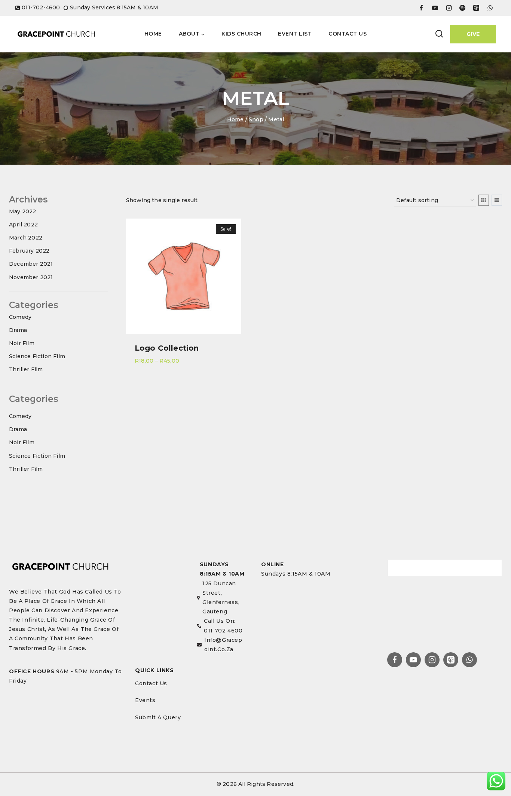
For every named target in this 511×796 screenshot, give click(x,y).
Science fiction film (37, 356)
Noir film (21, 343)
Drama (18, 330)
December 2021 (31, 263)
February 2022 (29, 250)
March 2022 (25, 237)
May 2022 (22, 211)
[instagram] (449, 8)
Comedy (20, 317)
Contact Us (347, 33)
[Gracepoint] (56, 34)
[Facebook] (421, 8)
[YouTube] (413, 659)
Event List (295, 33)
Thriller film (26, 369)
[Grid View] (483, 200)
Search (493, 568)
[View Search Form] (439, 34)
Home (153, 33)
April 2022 (23, 224)
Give (473, 34)
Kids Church (241, 33)
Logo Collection (167, 348)
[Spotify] (462, 8)
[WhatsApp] (490, 8)
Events (145, 700)
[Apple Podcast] (476, 8)
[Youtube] (435, 8)
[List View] (497, 200)
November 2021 (31, 277)
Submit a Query (158, 717)
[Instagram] (432, 659)
